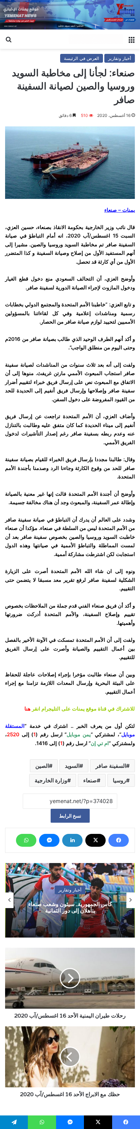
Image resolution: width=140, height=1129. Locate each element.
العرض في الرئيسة (81, 58)
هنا (27, 708)
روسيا (119, 780)
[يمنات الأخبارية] (96, 39)
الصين (42, 765)
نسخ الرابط (70, 816)
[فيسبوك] (118, 840)
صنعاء (90, 780)
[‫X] (95, 840)
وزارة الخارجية (51, 780)
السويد (72, 765)
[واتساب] (26, 840)
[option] (70, 900)
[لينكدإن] (72, 840)
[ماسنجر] (49, 840)
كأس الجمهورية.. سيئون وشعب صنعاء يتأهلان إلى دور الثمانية (70, 907)
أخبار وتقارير (119, 58)
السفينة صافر (110, 765)
